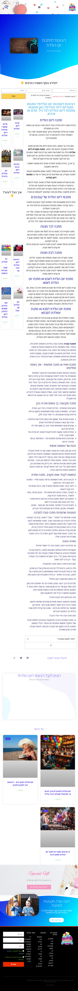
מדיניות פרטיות (50, 985)
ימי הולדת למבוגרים (39, 963)
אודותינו (50, 939)
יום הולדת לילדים (40, 946)
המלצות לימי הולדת (39, 939)
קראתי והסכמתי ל (64, 96)
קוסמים (28, 944)
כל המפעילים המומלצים (27, 939)
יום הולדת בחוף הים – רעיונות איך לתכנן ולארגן (20, 783)
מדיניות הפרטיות (58, 96)
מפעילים (50, 946)
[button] (39, 7)
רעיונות (49, 51)
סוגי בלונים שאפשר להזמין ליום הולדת (4, 309)
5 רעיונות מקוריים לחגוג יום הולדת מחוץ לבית (58, 853)
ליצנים (29, 946)
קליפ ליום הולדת (16, 126)
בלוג (53, 51)
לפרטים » (17, 135)
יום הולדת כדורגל (4, 173)
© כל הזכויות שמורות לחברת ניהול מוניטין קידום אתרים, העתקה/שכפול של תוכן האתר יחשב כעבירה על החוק (50, 981)
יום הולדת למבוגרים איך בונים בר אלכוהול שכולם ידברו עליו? (57, 792)
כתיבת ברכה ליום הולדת (16, 168)
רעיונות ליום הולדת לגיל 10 (16, 265)
